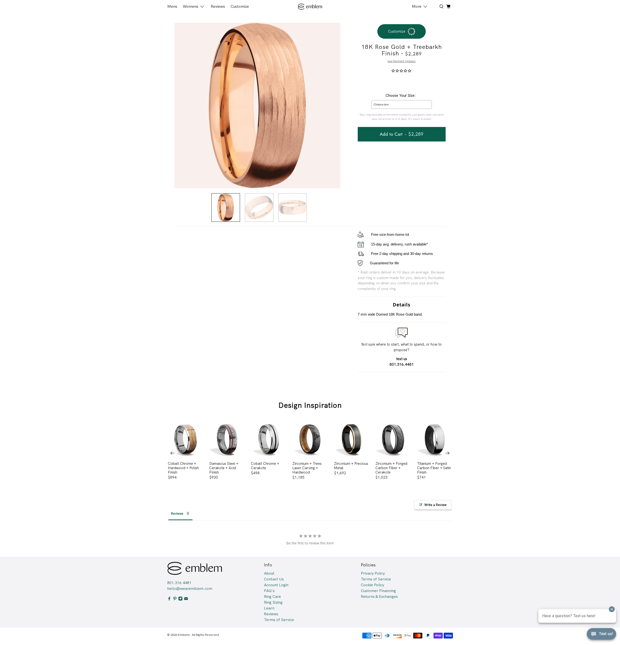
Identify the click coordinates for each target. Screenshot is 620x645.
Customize (240, 6)
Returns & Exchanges (379, 596)
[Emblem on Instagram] (180, 599)
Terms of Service (279, 619)
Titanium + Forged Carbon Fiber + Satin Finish (434, 467)
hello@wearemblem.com (189, 588)
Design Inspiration (310, 405)
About (269, 573)
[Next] (447, 453)
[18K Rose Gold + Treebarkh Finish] (257, 105)
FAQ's (269, 590)
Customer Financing (378, 590)
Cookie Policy (372, 584)
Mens (172, 6)
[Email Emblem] (186, 599)
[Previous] (172, 453)
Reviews (218, 6)
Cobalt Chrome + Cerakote (265, 465)
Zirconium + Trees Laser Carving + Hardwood (307, 467)
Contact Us (274, 579)
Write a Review (435, 505)
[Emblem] (310, 7)
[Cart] (448, 6)
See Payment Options (402, 61)
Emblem (184, 635)
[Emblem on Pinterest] (175, 599)
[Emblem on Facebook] (169, 599)
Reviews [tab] (177, 513)
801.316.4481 (179, 582)
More (416, 6)
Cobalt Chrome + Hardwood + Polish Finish (183, 467)
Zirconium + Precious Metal (351, 465)
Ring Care (272, 596)
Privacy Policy (373, 573)
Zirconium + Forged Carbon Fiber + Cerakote (391, 467)
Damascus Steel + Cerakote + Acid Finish (223, 467)
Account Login (276, 584)
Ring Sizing (273, 602)
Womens (190, 6)
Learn (269, 608)
